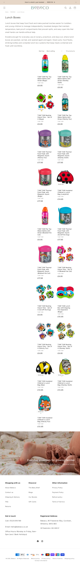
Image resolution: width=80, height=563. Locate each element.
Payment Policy (58, 492)
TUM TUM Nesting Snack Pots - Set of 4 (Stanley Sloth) (65, 346)
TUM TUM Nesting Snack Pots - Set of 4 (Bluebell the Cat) (65, 269)
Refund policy (57, 497)
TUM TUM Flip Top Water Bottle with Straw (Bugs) (44, 78)
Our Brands (33, 497)
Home (6, 12)
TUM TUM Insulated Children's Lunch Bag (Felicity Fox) (45, 419)
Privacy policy (46, 558)
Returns (8, 506)
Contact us (9, 492)
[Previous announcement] (4, 2)
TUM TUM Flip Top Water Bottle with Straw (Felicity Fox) (65, 117)
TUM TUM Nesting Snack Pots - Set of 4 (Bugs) (45, 117)
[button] (4, 8)
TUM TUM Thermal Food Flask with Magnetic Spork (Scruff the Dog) (65, 232)
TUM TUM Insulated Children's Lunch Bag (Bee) (45, 383)
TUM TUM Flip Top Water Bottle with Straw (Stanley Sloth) (65, 79)
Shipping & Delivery (12, 497)
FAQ (6, 502)
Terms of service (57, 558)
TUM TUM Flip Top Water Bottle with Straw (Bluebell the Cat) (44, 232)
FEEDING (12, 12)
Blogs (31, 492)
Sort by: (42, 51)
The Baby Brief (34, 488)
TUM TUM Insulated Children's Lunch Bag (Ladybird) (65, 192)
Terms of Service (58, 502)
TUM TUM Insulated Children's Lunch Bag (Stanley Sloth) (65, 383)
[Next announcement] (76, 2)
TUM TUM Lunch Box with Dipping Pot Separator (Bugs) (64, 309)
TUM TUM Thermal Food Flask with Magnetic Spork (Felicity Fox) (44, 154)
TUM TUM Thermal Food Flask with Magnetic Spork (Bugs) (44, 193)
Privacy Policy (57, 488)
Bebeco (13, 558)
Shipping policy (69, 558)
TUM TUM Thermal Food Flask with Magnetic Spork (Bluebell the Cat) (44, 270)
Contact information (41, 560)
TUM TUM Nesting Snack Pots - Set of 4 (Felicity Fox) (45, 346)
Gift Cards (32, 502)
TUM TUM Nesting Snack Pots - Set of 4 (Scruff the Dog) (45, 308)
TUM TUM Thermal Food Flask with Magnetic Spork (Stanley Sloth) (65, 154)
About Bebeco (10, 488)
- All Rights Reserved (22, 558)
